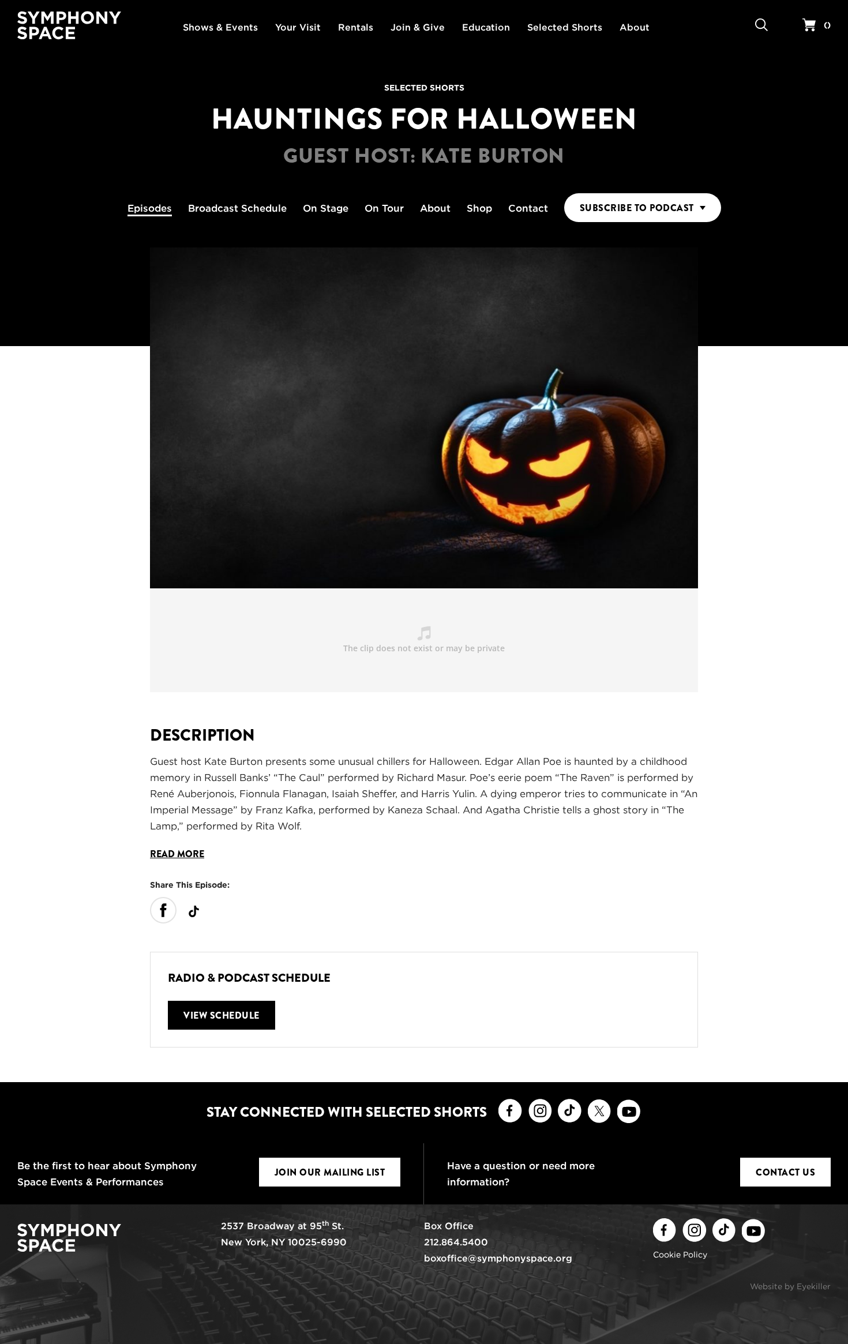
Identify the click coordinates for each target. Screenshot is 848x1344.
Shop (479, 208)
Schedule (237, 208)
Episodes (149, 208)
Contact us (785, 1172)
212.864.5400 (456, 1242)
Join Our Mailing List (330, 1172)
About (435, 208)
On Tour (384, 208)
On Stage (325, 208)
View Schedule (221, 1015)
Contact (528, 208)
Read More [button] (177, 854)
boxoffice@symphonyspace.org (498, 1258)
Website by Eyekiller (790, 1286)
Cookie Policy (680, 1254)
